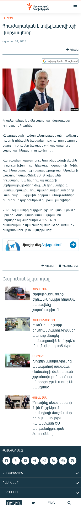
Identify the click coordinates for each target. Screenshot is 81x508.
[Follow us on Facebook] (6, 461)
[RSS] (54, 461)
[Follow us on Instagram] (44, 461)
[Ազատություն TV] (33, 503)
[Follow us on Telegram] (35, 461)
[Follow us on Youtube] (25, 461)
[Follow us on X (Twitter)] (16, 461)
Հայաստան (39, 289)
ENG (51, 503)
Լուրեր (8, 18)
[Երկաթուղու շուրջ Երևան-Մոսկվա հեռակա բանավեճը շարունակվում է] (17, 293)
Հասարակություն (44, 320)
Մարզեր (37, 356)
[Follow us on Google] (72, 461)
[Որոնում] (69, 503)
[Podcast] (63, 461)
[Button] (72, 49)
